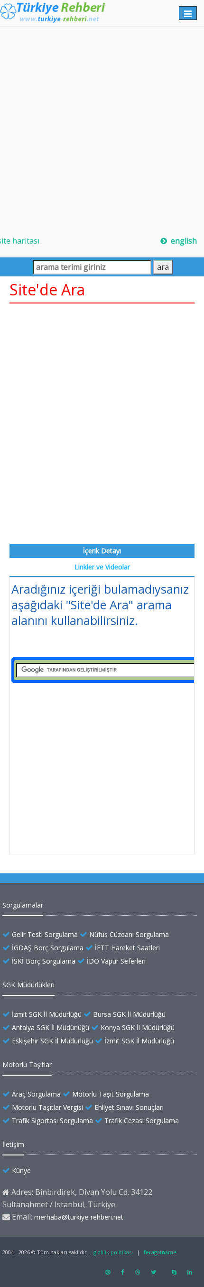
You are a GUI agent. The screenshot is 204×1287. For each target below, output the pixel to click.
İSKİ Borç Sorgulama (43, 960)
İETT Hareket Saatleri (127, 947)
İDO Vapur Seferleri (116, 960)
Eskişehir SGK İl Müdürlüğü (52, 1040)
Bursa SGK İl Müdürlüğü (129, 1014)
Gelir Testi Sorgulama (45, 934)
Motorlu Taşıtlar (27, 1064)
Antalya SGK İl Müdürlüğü (50, 1027)
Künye (21, 1170)
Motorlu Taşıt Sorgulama (110, 1093)
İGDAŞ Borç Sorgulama (47, 947)
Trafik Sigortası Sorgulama (52, 1120)
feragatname (160, 1252)
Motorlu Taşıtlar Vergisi (47, 1107)
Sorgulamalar (22, 904)
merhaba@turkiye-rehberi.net (78, 1216)
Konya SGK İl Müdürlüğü (138, 1027)
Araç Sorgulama (36, 1093)
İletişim (13, 1144)
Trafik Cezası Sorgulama (141, 1120)
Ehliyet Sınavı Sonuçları (129, 1107)
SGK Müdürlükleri (28, 984)
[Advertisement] (102, 129)
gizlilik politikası (113, 1252)
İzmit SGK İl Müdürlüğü (47, 1014)
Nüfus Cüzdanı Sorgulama (129, 934)
